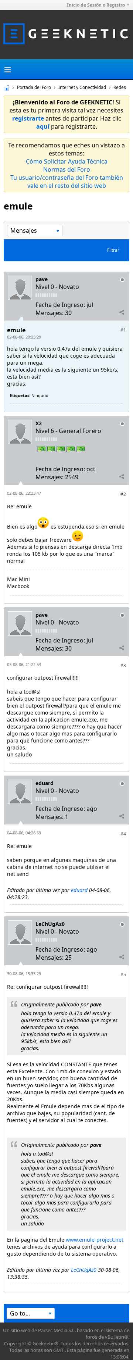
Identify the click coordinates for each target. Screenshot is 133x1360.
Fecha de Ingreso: (60, 305)
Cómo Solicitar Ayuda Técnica (67, 161)
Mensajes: (49, 313)
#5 (123, 974)
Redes (119, 87)
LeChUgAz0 (50, 923)
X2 (38, 423)
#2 (123, 494)
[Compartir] (121, 312)
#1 (123, 330)
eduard (44, 783)
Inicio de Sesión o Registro (96, 5)
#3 (123, 665)
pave (41, 279)
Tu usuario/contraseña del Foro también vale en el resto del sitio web (66, 181)
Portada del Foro (34, 87)
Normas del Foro (66, 169)
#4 (123, 834)
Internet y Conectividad (82, 87)
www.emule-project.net (94, 1239)
